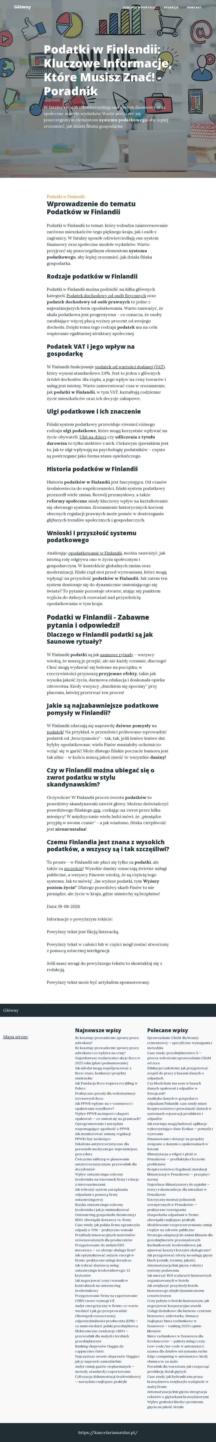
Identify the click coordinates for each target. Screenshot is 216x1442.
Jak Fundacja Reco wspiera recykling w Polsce (106, 1085)
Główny (22, 7)
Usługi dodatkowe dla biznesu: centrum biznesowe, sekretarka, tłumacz (179, 1313)
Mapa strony (15, 1036)
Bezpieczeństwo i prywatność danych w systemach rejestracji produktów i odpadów (179, 1113)
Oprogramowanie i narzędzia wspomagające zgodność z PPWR (102, 1126)
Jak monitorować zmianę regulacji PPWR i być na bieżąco (103, 1136)
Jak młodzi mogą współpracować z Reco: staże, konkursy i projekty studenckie (103, 1073)
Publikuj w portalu (139, 7)
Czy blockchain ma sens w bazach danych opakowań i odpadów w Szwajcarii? (174, 1088)
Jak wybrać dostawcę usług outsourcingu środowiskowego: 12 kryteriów (102, 1270)
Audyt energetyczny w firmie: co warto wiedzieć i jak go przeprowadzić (106, 1308)
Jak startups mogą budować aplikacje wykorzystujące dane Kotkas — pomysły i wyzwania (180, 1129)
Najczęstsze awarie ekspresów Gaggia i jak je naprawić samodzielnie (107, 1358)
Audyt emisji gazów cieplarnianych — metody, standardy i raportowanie (104, 1369)
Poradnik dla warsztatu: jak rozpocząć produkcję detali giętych (178, 1369)
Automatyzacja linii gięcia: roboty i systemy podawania (175, 1267)
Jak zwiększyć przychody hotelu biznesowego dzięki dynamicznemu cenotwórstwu (175, 1290)
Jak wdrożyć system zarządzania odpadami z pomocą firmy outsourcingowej (101, 1194)
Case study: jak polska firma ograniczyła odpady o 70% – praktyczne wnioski (107, 1227)
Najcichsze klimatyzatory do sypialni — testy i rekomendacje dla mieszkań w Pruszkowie (178, 1189)
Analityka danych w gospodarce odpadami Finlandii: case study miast (177, 1101)
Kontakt (194, 7)
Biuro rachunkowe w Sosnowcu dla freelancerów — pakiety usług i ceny (176, 1338)
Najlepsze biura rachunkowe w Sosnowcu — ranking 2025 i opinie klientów (174, 1326)
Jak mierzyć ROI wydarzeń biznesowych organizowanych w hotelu (179, 1278)
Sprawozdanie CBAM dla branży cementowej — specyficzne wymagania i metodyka (179, 1043)
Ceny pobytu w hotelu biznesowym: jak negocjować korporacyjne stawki (178, 1303)
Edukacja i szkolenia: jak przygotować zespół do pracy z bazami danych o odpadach (177, 1073)
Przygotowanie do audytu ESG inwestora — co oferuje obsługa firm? (105, 1247)
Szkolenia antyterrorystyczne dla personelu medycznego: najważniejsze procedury (106, 1149)
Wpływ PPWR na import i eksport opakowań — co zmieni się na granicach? (108, 1116)
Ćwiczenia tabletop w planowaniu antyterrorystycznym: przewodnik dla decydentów (106, 1164)
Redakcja (171, 7)
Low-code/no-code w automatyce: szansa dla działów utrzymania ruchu (177, 1348)
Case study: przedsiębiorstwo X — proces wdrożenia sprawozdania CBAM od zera (179, 1058)
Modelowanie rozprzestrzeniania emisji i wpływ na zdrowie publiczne (179, 1227)
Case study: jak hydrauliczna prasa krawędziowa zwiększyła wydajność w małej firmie (177, 1381)
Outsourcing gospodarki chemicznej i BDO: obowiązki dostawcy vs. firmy (105, 1217)
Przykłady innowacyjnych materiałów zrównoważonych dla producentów (105, 1237)
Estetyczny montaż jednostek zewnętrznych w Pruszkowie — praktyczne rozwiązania (172, 1204)
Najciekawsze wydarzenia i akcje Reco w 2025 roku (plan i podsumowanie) (107, 1060)
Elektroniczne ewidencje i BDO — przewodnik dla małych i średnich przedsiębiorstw (102, 1336)
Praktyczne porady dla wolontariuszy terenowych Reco (105, 1095)
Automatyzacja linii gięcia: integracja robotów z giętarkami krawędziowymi (178, 1394)
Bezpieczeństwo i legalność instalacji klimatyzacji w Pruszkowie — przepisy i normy (178, 1174)
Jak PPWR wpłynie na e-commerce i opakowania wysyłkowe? (103, 1106)
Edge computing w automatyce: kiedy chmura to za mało (177, 1358)
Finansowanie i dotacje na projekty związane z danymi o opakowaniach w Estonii (177, 1144)
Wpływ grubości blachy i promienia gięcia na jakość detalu (175, 1404)
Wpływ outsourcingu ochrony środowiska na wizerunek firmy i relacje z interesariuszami (107, 1179)
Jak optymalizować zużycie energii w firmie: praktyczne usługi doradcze (104, 1257)
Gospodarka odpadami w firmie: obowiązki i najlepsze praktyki (173, 1217)
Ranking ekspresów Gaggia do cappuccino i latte (99, 1348)
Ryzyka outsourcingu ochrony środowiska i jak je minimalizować (102, 1207)
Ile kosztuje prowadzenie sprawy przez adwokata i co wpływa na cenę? (107, 1050)
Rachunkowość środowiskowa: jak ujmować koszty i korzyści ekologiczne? (179, 1247)
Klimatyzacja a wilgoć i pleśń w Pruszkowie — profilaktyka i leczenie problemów (176, 1159)
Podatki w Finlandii (66, 196)
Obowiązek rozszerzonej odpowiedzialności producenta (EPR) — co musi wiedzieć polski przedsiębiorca (106, 1321)
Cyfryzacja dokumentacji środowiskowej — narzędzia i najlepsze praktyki (107, 1379)
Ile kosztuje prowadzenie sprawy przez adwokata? (107, 1040)
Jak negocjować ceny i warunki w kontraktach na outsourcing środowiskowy (101, 1285)
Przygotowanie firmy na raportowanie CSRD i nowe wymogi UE (106, 1298)
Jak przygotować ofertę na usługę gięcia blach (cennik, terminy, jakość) (179, 1257)
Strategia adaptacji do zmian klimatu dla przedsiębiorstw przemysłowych (180, 1237)
